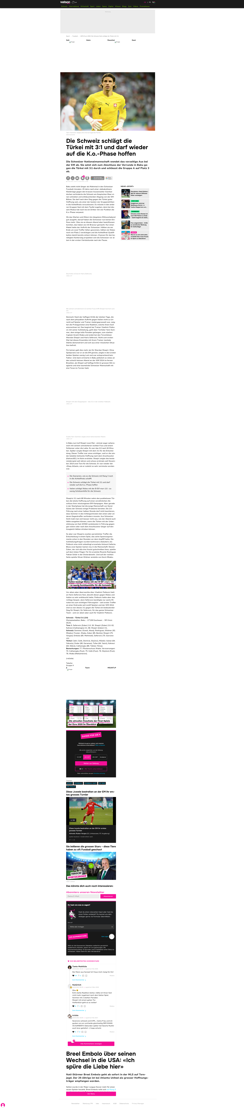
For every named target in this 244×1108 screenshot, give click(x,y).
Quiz (130, 6)
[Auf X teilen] (72, 839)
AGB (114, 1103)
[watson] (65, 2)
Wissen (118, 6)
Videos (135, 6)
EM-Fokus (71, 787)
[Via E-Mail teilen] (77, 178)
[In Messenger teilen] (73, 178)
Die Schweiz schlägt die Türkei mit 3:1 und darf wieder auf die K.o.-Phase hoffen (90, 483)
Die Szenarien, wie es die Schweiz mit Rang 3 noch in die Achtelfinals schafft (91, 477)
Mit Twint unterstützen (94, 769)
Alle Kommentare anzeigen (91, 1044)
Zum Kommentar (78, 980)
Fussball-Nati (91, 783)
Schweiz (64, 6)
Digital (110, 6)
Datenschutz (124, 1103)
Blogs (124, 6)
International (74, 6)
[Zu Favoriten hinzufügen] (87, 178)
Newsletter (75, 1103)
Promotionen (145, 6)
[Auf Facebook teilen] (68, 178)
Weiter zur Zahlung (91, 763)
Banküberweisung (99, 773)
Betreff (70, 923)
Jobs (97, 1103)
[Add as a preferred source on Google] (97, 178)
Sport (92, 6)
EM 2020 (102, 783)
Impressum (106, 1103)
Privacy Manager (138, 1103)
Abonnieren (108, 896)
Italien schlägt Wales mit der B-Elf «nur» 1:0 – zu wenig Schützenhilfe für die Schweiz (90, 489)
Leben (98, 6)
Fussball (75, 36)
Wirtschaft (84, 6)
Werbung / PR (88, 1103)
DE (145, 2)
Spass (104, 6)
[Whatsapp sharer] (74, 840)
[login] (3, 1105)
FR (150, 2)
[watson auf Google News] (109, 178)
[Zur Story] (107, 1073)
